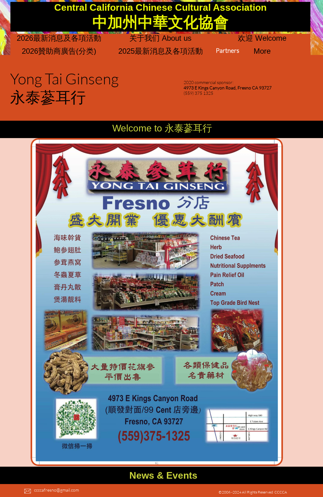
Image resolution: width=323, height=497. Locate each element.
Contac (86, 490)
